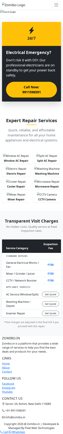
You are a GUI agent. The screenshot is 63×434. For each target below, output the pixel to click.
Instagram (8, 388)
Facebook (8, 384)
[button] (4, 12)
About (6, 367)
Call (5, 432)
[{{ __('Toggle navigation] (56, 5)
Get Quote (50, 294)
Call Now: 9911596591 (31, 89)
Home (6, 363)
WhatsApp (18, 432)
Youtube (7, 392)
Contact (7, 372)
